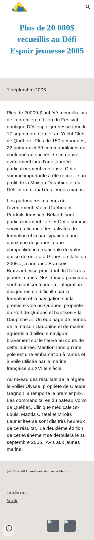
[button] (6, 7)
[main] (47, 39)
